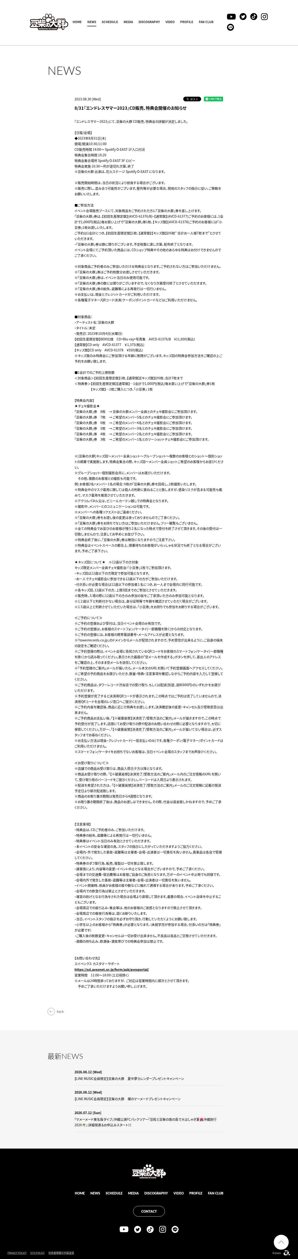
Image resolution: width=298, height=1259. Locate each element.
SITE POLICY (37, 1253)
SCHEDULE (110, 22)
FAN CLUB (206, 22)
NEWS (91, 22)
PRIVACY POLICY (17, 1253)
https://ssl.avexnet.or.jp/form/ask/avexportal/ (111, 969)
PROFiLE (186, 22)
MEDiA (128, 22)
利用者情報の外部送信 (61, 1253)
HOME (77, 22)
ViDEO (170, 22)
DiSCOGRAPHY (149, 22)
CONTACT (149, 1211)
